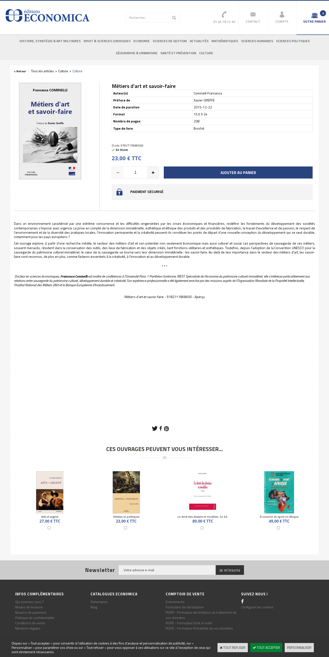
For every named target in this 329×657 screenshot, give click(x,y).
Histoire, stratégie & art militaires (50, 40)
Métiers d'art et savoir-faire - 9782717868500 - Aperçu (165, 296)
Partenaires (99, 601)
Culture (206, 52)
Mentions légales (27, 628)
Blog (94, 607)
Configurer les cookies (257, 607)
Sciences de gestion (170, 40)
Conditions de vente (30, 622)
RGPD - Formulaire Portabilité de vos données (199, 628)
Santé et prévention (178, 52)
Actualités (199, 40)
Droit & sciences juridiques (107, 40)
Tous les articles (42, 70)
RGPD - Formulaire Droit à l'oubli (189, 622)
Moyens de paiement (30, 612)
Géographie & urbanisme (137, 52)
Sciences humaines (257, 40)
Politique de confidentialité (34, 617)
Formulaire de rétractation (185, 607)
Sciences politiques (293, 40)
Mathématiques (224, 40)
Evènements (175, 601)
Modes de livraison (29, 607)
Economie (141, 40)
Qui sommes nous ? (29, 601)
